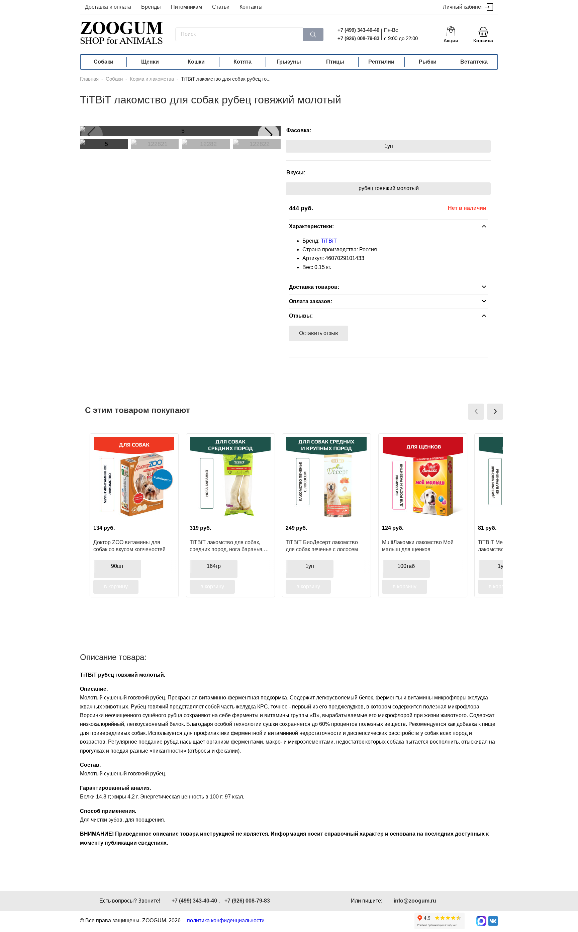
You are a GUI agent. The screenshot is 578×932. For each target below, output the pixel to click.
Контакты (251, 7)
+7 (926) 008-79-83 (358, 38)
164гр (214, 566)
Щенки (150, 62)
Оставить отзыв (318, 333)
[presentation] (476, 412)
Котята (242, 62)
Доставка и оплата (108, 7)
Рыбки (428, 62)
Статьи (220, 7)
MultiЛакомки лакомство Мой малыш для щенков (418, 545)
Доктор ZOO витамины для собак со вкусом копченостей (129, 545)
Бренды (151, 7)
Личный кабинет (463, 7)
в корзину (116, 586)
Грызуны (289, 62)
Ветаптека (474, 62)
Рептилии (381, 62)
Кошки (196, 62)
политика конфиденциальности (226, 920)
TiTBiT (329, 241)
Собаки (103, 62)
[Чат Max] (481, 921)
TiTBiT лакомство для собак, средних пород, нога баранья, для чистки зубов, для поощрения (227, 545)
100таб (406, 566)
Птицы (335, 62)
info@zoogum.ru (415, 901)
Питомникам (186, 7)
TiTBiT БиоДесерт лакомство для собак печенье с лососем (322, 545)
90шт (117, 566)
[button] (268, 134)
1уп (388, 146)
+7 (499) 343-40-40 (358, 30)
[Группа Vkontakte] (493, 921)
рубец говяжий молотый (389, 188)
